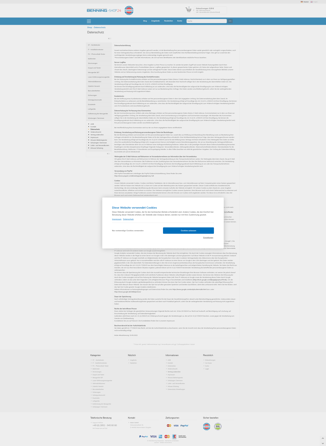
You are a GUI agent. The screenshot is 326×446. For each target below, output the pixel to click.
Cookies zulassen (188, 231)
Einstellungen (208, 238)
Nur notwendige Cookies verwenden (128, 231)
